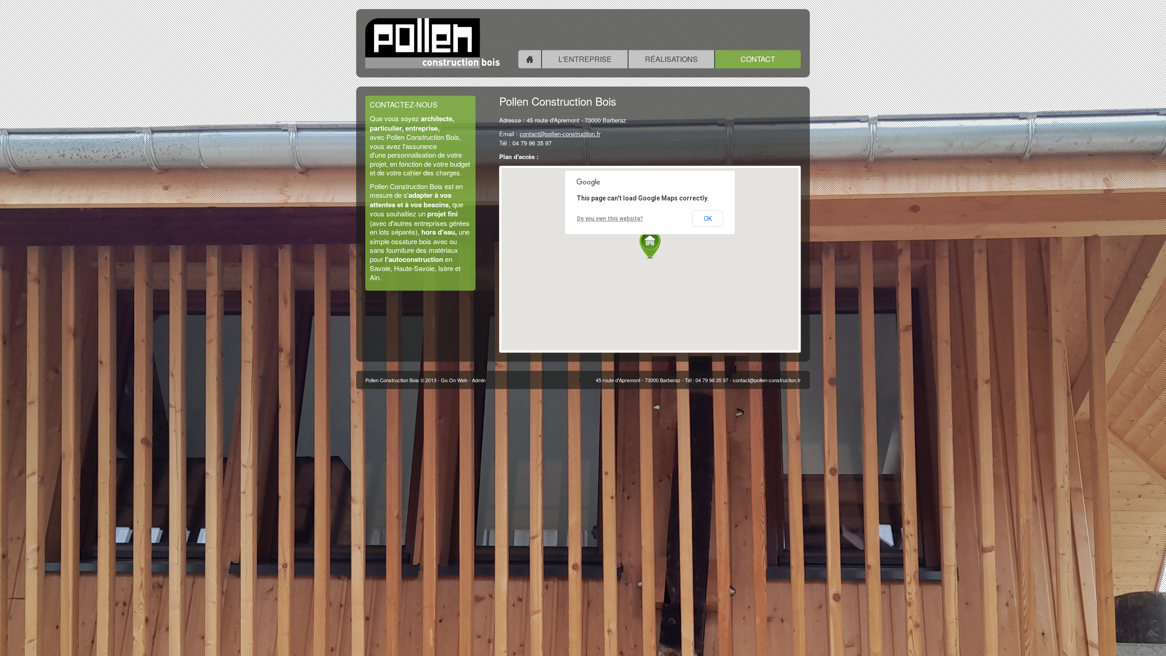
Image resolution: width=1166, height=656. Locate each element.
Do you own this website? (610, 218)
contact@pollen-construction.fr (560, 133)
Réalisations (671, 59)
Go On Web (454, 380)
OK (708, 218)
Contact (758, 59)
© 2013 (400, 380)
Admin (479, 380)
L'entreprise (585, 59)
